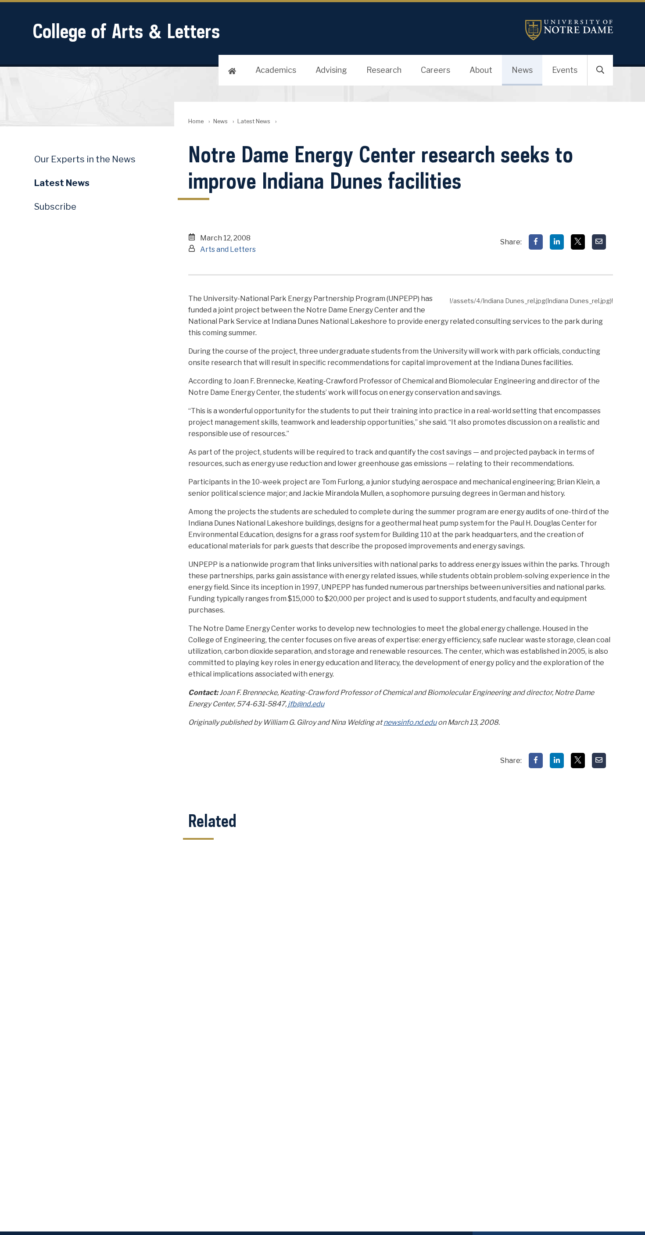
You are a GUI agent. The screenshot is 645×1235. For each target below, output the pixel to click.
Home (196, 121)
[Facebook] (536, 242)
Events (564, 70)
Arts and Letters (228, 249)
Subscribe (55, 206)
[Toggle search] (600, 70)
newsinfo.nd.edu (410, 722)
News (522, 70)
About (480, 70)
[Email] (599, 242)
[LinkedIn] (557, 242)
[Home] (232, 70)
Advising (331, 70)
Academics (275, 70)
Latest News (253, 121)
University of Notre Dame (569, 30)
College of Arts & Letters (126, 31)
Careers (435, 70)
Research (383, 70)
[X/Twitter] (578, 242)
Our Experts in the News (85, 159)
